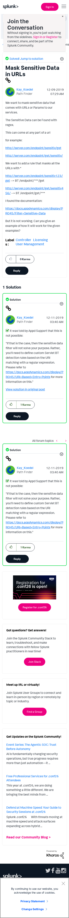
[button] (61, 59)
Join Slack (34, 661)
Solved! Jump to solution (26, 59)
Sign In (50, 6)
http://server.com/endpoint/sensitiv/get (33, 148)
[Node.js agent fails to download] (57, 441)
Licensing (40, 239)
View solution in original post (25, 389)
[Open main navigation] (64, 6)
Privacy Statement (33, 901)
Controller (23, 239)
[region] (34, 898)
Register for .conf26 (35, 607)
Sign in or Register (45, 37)
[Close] (63, 883)
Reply (16, 270)
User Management (30, 244)
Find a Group (34, 711)
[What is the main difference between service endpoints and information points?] (65, 441)
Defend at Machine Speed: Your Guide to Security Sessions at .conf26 (33, 810)
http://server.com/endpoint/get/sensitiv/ (34, 155)
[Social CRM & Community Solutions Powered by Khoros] (55, 854)
